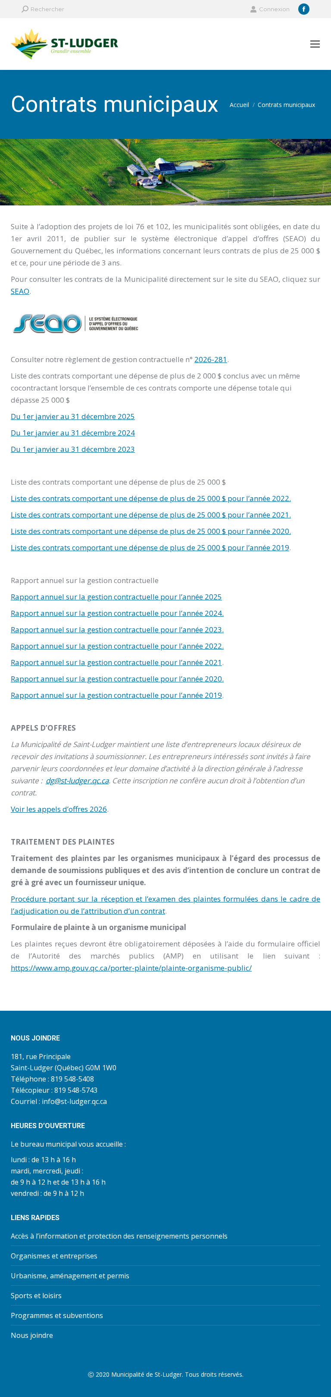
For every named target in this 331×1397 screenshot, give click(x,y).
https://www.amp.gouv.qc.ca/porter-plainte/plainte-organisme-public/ (131, 968)
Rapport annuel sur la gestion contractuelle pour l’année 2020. (117, 679)
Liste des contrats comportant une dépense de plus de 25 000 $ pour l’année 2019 (150, 547)
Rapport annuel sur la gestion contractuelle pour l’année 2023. (117, 629)
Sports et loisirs (36, 1295)
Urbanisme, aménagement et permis (70, 1275)
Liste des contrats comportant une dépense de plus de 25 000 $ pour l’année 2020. (151, 531)
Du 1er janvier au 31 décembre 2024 (73, 433)
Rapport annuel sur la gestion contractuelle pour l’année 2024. (117, 613)
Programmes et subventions (57, 1315)
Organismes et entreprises (54, 1256)
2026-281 (210, 359)
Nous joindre (32, 1335)
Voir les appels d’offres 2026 (59, 809)
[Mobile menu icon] (315, 44)
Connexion (274, 9)
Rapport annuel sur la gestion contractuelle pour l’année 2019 (116, 695)
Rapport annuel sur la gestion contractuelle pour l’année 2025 (116, 597)
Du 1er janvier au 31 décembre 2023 (73, 449)
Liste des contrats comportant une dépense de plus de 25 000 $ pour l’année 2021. (151, 515)
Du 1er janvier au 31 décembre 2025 (73, 416)
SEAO (20, 291)
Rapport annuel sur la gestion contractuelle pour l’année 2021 (116, 662)
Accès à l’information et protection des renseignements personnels (119, 1236)
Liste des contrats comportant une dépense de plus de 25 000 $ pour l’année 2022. (151, 498)
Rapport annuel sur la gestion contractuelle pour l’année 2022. (117, 646)
